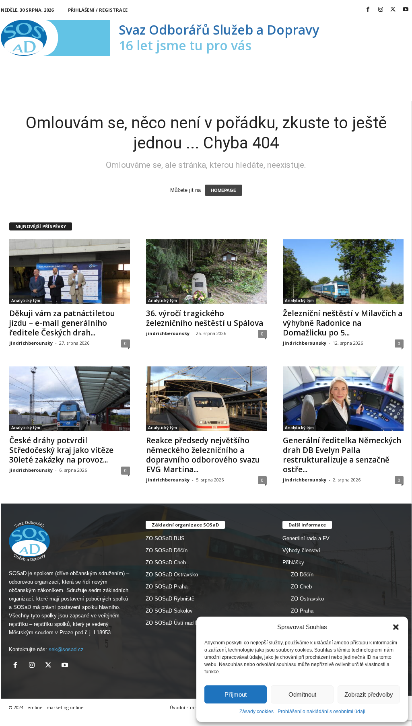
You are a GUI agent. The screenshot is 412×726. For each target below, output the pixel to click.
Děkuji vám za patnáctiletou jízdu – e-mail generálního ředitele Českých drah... (62, 323)
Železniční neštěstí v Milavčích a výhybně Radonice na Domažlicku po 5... (342, 323)
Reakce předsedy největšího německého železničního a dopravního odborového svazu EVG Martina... (203, 455)
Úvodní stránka (186, 707)
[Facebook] (368, 10)
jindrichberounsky (31, 343)
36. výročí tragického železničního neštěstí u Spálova (204, 318)
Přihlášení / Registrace (98, 10)
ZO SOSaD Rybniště (170, 599)
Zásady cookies (256, 711)
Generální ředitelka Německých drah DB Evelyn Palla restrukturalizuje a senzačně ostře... (342, 455)
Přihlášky (293, 562)
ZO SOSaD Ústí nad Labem (178, 623)
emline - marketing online (55, 707)
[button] (396, 627)
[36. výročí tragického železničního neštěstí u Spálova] (206, 271)
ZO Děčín (302, 575)
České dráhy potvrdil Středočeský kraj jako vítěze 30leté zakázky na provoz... (61, 450)
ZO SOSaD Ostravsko (172, 575)
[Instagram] (380, 10)
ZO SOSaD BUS (165, 538)
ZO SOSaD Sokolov (169, 611)
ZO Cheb (301, 587)
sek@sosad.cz (66, 649)
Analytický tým (25, 300)
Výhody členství (301, 550)
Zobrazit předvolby (368, 694)
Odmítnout (302, 694)
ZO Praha (302, 611)
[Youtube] (405, 10)
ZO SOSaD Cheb (166, 562)
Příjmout (236, 694)
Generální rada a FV (306, 538)
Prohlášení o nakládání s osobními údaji (321, 711)
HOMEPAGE (223, 190)
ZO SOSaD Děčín (166, 550)
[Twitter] (393, 10)
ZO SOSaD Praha (166, 587)
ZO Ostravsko (307, 599)
